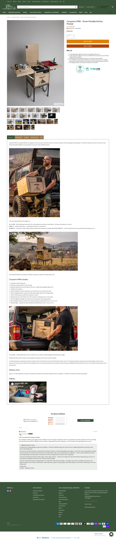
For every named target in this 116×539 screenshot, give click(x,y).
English (82, 7)
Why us (19, 1)
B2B (64, 1)
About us (15, 1)
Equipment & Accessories (51, 12)
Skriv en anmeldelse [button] (85, 420)
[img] (22, 431)
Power (25, 12)
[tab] (11, 137)
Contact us (9, 1)
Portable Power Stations (38, 495)
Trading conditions (54, 1)
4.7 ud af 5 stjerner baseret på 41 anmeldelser (61, 537)
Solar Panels (35, 497)
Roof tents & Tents (35, 12)
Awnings (64, 12)
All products (73, 12)
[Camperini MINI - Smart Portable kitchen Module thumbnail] (8, 110)
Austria (90, 7)
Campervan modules (14, 12)
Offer (80, 12)
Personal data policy (36, 1)
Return (29, 1)
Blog (86, 12)
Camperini (71, 26)
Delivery (24, 1)
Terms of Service (45, 1)
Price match (61, 510)
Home (4, 12)
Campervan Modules (37, 491)
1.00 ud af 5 (33, 419)
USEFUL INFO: (62, 506)
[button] (70, 28)
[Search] (76, 7)
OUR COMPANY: (62, 491)
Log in (111, 12)
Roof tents (35, 493)
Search (8, 523)
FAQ (60, 1)
